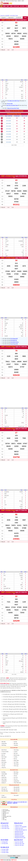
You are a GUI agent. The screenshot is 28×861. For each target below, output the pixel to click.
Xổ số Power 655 (14, 343)
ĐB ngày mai (4, 789)
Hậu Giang (16, 749)
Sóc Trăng (16, 762)
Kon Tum (16, 777)
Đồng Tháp (16, 760)
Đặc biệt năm (17, 790)
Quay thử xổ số (18, 839)
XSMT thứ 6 (14, 859)
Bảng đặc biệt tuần (19, 831)
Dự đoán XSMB (5, 849)
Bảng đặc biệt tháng (19, 833)
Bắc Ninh (16, 743)
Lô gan (3, 795)
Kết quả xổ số (4, 823)
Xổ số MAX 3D (13, 340)
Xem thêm (14, 145)
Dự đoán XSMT (5, 850)
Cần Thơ (3, 758)
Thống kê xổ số (18, 823)
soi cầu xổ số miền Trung (17, 110)
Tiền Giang (16, 763)
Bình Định (16, 773)
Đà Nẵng (3, 772)
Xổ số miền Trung (5, 828)
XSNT (25, 17)
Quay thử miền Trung (19, 843)
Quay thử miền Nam (19, 845)
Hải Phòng (4, 745)
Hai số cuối (4, 787)
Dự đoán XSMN (5, 852)
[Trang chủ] (6, 3)
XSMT (3, 20)
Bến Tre (3, 755)
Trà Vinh (3, 765)
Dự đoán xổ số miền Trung (13, 100)
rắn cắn (4, 814)
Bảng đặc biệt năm (19, 834)
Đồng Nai (4, 760)
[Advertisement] (14, 11)
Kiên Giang (4, 762)
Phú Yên (16, 779)
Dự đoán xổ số (5, 847)
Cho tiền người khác (7, 816)
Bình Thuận (4, 756)
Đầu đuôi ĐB (16, 787)
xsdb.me (18, 855)
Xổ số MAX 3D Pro (14, 342)
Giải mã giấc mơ (14, 807)
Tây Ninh (3, 763)
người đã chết (6, 812)
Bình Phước (4, 749)
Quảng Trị (4, 782)
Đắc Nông (16, 772)
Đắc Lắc (3, 775)
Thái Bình (16, 745)
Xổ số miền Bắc (5, 825)
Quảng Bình (4, 780)
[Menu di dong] (1, 6)
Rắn (3, 818)
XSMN (1, 859)
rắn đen (4, 811)
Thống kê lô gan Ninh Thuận (13, 108)
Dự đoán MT (18, 17)
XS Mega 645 (4, 841)
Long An (15, 751)
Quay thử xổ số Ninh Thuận (12, 105)
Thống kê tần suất (19, 828)
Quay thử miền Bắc (19, 841)
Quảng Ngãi (4, 773)
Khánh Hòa (4, 777)
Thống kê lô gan (18, 825)
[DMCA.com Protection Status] (14, 858)
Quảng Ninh (4, 743)
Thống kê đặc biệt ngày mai (21, 829)
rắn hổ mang (5, 809)
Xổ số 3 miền (10, 103)
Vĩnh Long (16, 765)
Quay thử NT (10, 17)
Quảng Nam (16, 780)
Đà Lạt (15, 758)
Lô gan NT (3, 17)
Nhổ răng (5, 817)
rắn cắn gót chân (6, 810)
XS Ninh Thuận (10, 20)
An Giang (3, 753)
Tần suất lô (16, 795)
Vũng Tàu (4, 767)
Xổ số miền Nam (5, 826)
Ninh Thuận (4, 779)
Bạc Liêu (16, 753)
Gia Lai (15, 775)
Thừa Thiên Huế (17, 782)
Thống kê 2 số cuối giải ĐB (20, 826)
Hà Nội (15, 741)
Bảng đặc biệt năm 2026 (20, 837)
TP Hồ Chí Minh (5, 751)
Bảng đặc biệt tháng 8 (19, 836)
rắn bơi (4, 815)
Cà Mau (15, 756)
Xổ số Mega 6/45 (14, 338)
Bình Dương (16, 755)
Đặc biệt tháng (5, 790)
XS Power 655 (5, 843)
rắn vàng (4, 819)
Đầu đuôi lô (4, 797)
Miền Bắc (4, 741)
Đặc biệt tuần (16, 789)
